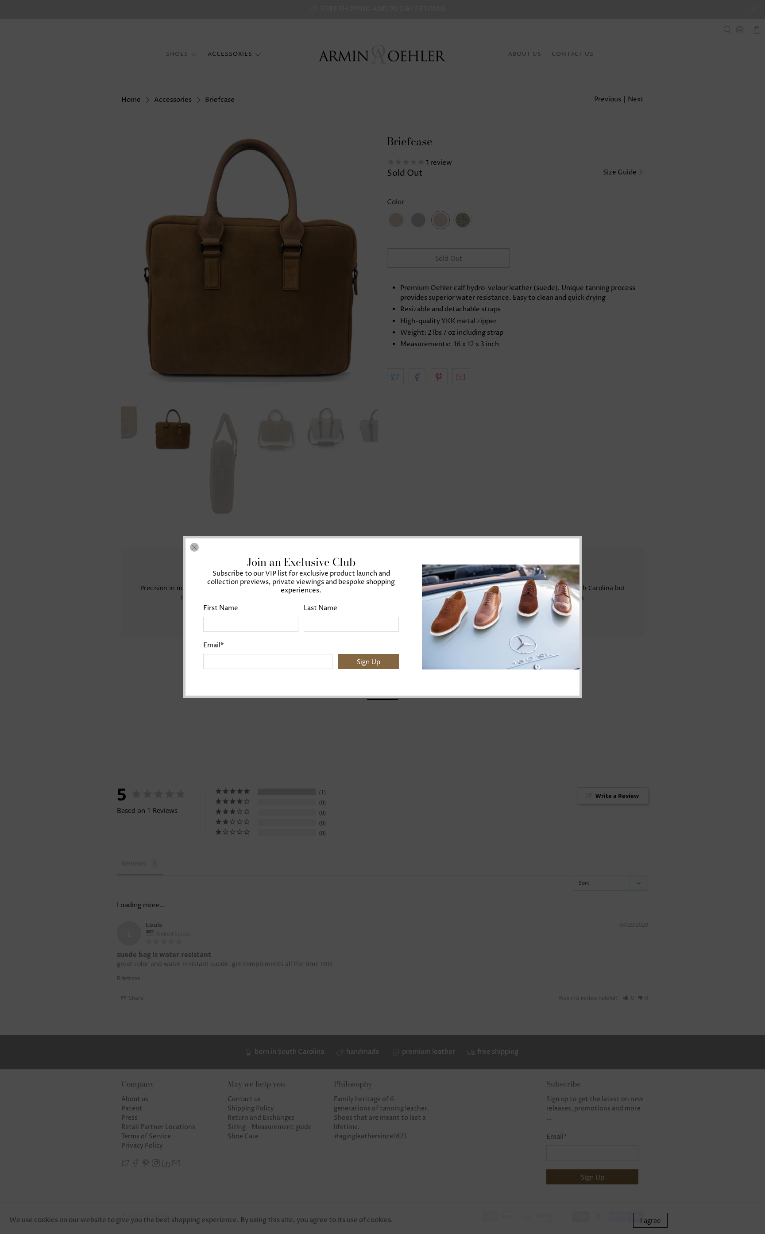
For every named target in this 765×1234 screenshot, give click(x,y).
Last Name (320, 608)
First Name (220, 608)
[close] (194, 547)
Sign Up (368, 661)
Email (213, 645)
